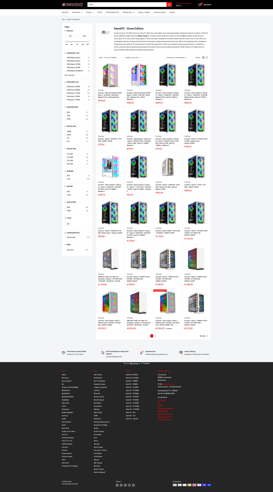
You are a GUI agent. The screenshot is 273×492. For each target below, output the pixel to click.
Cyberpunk (65, 409)
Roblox (96, 428)
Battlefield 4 (66, 390)
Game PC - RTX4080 (132, 406)
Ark (63, 384)
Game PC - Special (132, 419)
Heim (63, 19)
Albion (64, 375)
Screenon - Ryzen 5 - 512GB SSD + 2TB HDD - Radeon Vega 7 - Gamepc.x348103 (110, 232)
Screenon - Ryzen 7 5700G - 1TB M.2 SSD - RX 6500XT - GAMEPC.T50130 (168, 232)
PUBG (96, 416)
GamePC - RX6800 (132, 381)
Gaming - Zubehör (144, 12)
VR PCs (99, 12)
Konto (178, 5)
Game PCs (65, 12)
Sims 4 (96, 441)
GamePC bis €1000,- (132, 378)
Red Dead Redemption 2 (102, 422)
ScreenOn (101, 90)
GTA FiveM (65, 463)
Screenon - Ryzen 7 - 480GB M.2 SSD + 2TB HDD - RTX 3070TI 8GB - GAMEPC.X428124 (196, 323)
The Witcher (98, 453)
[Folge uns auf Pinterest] (125, 485)
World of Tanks (99, 469)
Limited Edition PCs (112, 12)
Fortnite (64, 450)
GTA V (64, 460)
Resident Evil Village (100, 425)
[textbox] (70, 36)
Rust (95, 438)
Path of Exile (98, 412)
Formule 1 (65, 447)
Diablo (64, 419)
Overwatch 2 (98, 406)
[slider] (66, 42)
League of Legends (100, 387)
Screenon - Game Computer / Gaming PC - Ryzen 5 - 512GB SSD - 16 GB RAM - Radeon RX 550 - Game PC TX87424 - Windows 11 (167, 96)
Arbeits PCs (76, 12)
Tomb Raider (98, 456)
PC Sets (88, 12)
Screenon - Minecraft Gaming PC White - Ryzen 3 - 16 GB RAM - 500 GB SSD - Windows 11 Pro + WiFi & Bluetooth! (110, 95)
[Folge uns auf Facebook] (117, 485)
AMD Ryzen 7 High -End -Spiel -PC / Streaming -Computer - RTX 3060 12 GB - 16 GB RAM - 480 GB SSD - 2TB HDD (110, 279)
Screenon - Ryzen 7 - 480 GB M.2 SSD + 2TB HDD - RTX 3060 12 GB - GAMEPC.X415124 (138, 279)
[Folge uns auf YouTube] (129, 485)
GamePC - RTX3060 (132, 393)
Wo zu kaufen (162, 400)
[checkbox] (78, 57)
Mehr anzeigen (69, 75)
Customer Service (160, 12)
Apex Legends (66, 381)
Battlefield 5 (66, 393)
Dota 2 (64, 425)
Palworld (96, 409)
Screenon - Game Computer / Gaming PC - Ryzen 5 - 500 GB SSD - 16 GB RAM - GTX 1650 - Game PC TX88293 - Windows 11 (139, 234)
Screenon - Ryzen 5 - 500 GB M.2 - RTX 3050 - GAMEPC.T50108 (109, 140)
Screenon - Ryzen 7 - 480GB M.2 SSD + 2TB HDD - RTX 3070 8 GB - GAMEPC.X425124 (167, 279)
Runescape (97, 434)
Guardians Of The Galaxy (70, 466)
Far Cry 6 (65, 434)
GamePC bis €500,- (132, 375)
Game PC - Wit (130, 412)
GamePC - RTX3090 (132, 403)
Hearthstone (98, 378)
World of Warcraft (99, 472)
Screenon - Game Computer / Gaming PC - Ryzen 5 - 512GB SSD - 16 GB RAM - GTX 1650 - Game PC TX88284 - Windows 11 (110, 188)
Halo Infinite (98, 375)
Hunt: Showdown (99, 381)
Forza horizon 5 (67, 453)
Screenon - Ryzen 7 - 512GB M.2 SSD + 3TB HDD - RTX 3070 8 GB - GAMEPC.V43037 (195, 279)
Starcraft (97, 444)
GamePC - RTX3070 (132, 397)
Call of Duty (65, 403)
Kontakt (172, 12)
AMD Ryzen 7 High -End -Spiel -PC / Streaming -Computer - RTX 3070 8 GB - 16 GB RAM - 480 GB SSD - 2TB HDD (139, 323)
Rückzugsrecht (163, 411)
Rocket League (99, 431)
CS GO (64, 406)
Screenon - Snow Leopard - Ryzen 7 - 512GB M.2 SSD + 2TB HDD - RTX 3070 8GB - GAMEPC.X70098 (109, 323)
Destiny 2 (65, 416)
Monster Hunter (99, 397)
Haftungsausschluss (164, 419)
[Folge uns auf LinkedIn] (133, 485)
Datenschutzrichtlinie (165, 417)
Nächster (202, 336)
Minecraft (97, 393)
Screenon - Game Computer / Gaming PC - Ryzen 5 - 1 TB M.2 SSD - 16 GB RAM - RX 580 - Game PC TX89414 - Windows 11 (139, 188)
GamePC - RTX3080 (132, 400)
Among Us (65, 378)
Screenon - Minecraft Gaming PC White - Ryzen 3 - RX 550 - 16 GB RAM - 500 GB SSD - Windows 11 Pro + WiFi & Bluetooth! (139, 96)
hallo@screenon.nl (169, 384)
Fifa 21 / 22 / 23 (67, 441)
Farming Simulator (68, 438)
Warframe (97, 466)
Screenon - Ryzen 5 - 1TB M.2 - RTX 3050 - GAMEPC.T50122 (195, 186)
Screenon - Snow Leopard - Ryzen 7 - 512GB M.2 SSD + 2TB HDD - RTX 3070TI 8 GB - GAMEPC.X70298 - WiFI (167, 323)
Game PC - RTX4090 (132, 409)
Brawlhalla (65, 400)
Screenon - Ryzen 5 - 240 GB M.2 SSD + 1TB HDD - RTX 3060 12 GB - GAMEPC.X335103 (196, 233)
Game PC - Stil (130, 416)
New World (97, 403)
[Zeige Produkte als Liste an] (207, 57)
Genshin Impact (67, 456)
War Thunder (98, 463)
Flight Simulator (67, 444)
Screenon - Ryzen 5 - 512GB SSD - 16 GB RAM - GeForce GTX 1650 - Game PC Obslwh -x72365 (168, 187)
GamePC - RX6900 (132, 384)
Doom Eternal (66, 422)
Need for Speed (99, 400)
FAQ (159, 403)
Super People (98, 447)
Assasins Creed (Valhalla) (70, 387)
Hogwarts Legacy (99, 384)
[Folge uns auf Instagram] (121, 485)
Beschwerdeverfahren (165, 414)
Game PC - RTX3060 (132, 390)
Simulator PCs (127, 12)
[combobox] (126, 4)
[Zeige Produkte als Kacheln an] (203, 57)
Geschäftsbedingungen (166, 408)
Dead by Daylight (67, 412)
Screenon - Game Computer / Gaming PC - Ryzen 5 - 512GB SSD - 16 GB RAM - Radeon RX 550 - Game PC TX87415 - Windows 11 (196, 96)
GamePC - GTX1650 (132, 387)
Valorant (96, 460)
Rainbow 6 (97, 419)
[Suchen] (169, 4)
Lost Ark (96, 390)
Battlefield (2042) (67, 397)
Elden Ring (65, 428)
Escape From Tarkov (68, 431)
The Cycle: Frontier (100, 450)
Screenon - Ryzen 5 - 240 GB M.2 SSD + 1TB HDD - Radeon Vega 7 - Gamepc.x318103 (196, 141)
